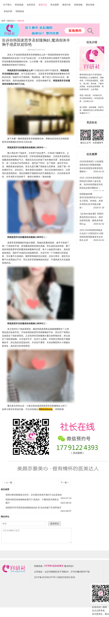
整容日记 (43, 4)
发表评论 (54, 523)
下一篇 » (64, 482)
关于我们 (7, 4)
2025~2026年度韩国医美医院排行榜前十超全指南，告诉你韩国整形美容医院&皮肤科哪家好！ (91, 183)
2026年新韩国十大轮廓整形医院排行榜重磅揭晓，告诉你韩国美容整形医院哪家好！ (91, 166)
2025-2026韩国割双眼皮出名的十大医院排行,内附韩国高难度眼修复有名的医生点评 (91, 235)
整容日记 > (11, 20)
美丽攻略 (78, 4)
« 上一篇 (8, 482)
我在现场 (90, 4)
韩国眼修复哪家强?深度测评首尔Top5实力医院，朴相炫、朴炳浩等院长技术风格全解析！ (91, 200)
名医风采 (31, 4)
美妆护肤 (8, 11)
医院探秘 (19, 4)
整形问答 (66, 4)
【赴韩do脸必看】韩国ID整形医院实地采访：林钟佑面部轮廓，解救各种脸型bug (91, 218)
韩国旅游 (20, 11)
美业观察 (54, 4)
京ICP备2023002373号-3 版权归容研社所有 (54, 577)
